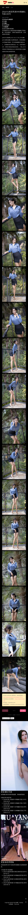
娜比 (13, 718)
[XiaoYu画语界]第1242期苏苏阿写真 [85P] (15, 879)
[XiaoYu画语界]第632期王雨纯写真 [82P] (14, 871)
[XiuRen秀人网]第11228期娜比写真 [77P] (14, 810)
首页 (3, 7)
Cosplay (21, 902)
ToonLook (16, 904)
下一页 (22, 710)
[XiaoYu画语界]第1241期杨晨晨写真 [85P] (15, 883)
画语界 (7, 7)
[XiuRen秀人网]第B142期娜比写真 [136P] (14, 803)
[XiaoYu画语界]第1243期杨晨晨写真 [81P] (15, 875)
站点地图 (16, 902)
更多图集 (10, 870)
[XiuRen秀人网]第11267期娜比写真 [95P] (14, 807)
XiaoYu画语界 (6, 718)
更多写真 (8, 797)
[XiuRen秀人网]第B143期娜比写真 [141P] (14, 799)
